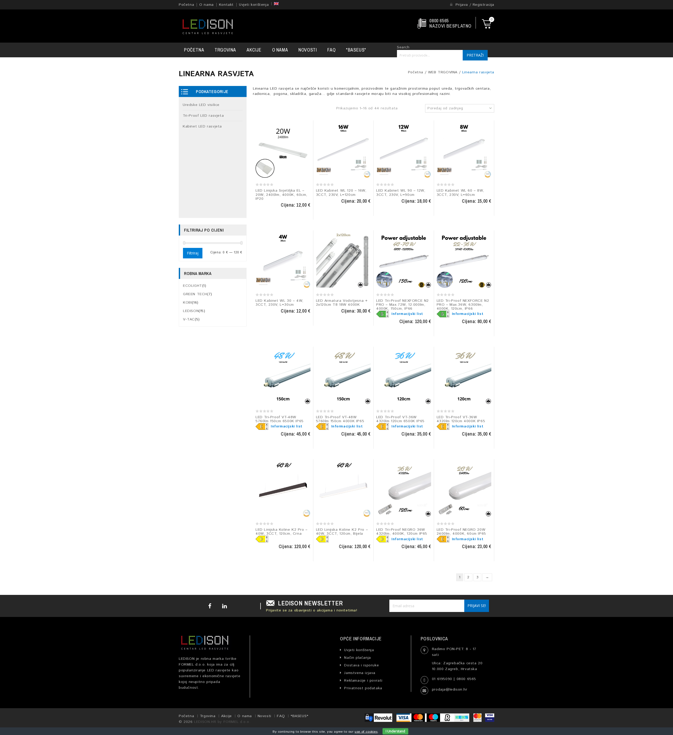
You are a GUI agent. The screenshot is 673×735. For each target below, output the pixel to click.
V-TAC (189, 319)
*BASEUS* (356, 50)
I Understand (395, 731)
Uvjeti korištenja (254, 4)
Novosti (307, 50)
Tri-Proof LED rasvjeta (203, 115)
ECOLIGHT (192, 285)
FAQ (331, 50)
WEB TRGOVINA (442, 72)
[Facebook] (209, 606)
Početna (186, 4)
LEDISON (191, 311)
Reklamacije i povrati (363, 680)
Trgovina (225, 50)
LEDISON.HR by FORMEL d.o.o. (222, 721)
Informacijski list (407, 314)
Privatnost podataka (362, 688)
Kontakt (226, 4)
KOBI (187, 302)
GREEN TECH (195, 294)
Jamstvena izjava (359, 673)
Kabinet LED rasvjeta (202, 126)
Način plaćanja (357, 657)
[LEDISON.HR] (208, 26)
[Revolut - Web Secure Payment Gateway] (380, 717)
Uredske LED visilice (201, 105)
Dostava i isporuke (361, 665)
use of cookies (366, 731)
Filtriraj (192, 253)
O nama (206, 4)
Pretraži (475, 55)
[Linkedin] (223, 606)
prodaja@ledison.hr (449, 689)
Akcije (254, 50)
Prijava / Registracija (474, 4)
